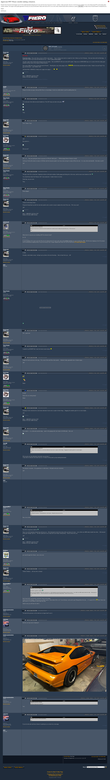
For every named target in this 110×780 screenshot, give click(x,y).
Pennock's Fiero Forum (100, 25)
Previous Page (6, 40)
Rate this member (6, 65)
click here (80, 6)
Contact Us (50, 772)
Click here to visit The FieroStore (28, 35)
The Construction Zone (101, 26)
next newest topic (96, 42)
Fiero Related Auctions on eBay (55, 775)
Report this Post (32, 53)
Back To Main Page (58, 772)
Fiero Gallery (58, 774)
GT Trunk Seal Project (79, 242)
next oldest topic (103, 42)
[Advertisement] (22, 48)
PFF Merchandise (52, 774)
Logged (105, 81)
